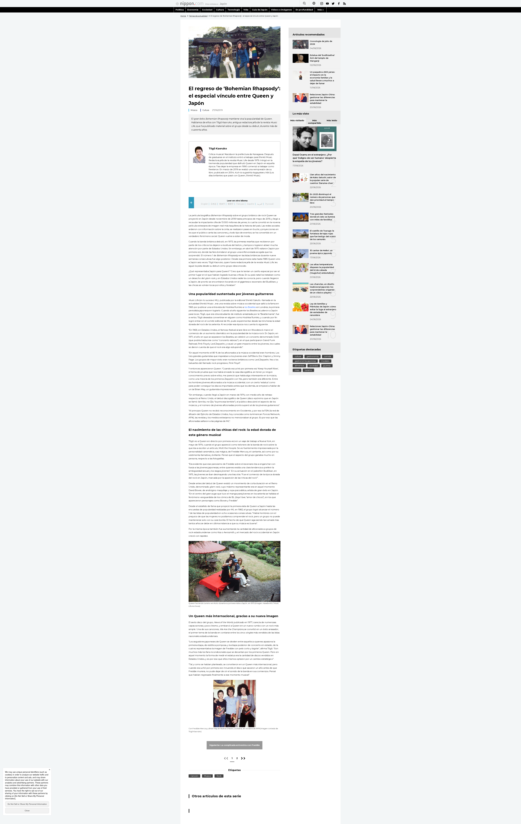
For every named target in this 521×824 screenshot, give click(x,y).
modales (325, 361)
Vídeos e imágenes (281, 9)
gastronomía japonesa (305, 361)
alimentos (299, 365)
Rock (219, 776)
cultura (298, 356)
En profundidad (304, 9)
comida (327, 356)
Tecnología (234, 9)
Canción (194, 776)
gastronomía (312, 356)
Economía (192, 9)
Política (180, 9)
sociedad (313, 365)
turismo (308, 370)
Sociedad (207, 9)
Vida (245, 9)
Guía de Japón (260, 9)
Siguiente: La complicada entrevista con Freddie (234, 745)
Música (194, 110)
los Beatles (250, 307)
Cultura (220, 9)
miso (297, 370)
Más (320, 9)
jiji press (327, 365)
